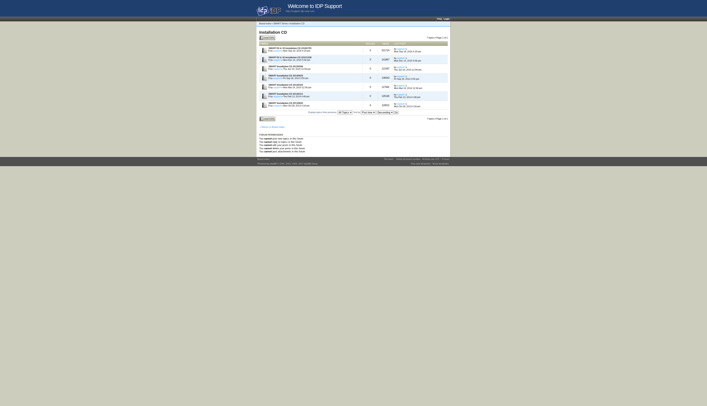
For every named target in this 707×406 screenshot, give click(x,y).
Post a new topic (264, 38)
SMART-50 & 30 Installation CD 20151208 (290, 57)
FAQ (439, 19)
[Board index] (271, 9)
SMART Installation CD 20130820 (285, 103)
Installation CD (297, 23)
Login (446, 19)
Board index (265, 23)
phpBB (273, 163)
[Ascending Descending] (388, 112)
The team (388, 159)
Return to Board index (273, 127)
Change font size (447, 23)
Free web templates (421, 163)
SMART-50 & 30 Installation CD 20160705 (290, 48)
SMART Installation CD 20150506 (285, 66)
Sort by (357, 112)
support (277, 51)
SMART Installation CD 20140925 (285, 75)
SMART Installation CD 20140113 (285, 94)
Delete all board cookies (408, 159)
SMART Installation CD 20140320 (285, 85)
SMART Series (280, 23)
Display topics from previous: (322, 112)
